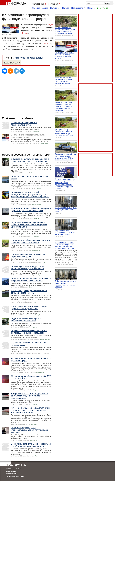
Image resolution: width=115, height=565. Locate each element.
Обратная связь (11, 472)
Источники (55, 8)
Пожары (91, 8)
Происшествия (78, 8)
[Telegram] (16, 71)
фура (50, 25)
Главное (36, 8)
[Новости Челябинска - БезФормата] (13, 3)
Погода (65, 8)
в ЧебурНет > (103, 8)
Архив (45, 8)
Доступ (25, 33)
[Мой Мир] (22, 71)
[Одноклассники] (10, 71)
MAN (46, 43)
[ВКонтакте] (4, 71)
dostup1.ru (9, 34)
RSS (22, 476)
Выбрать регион (11, 473)
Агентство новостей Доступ (29, 58)
